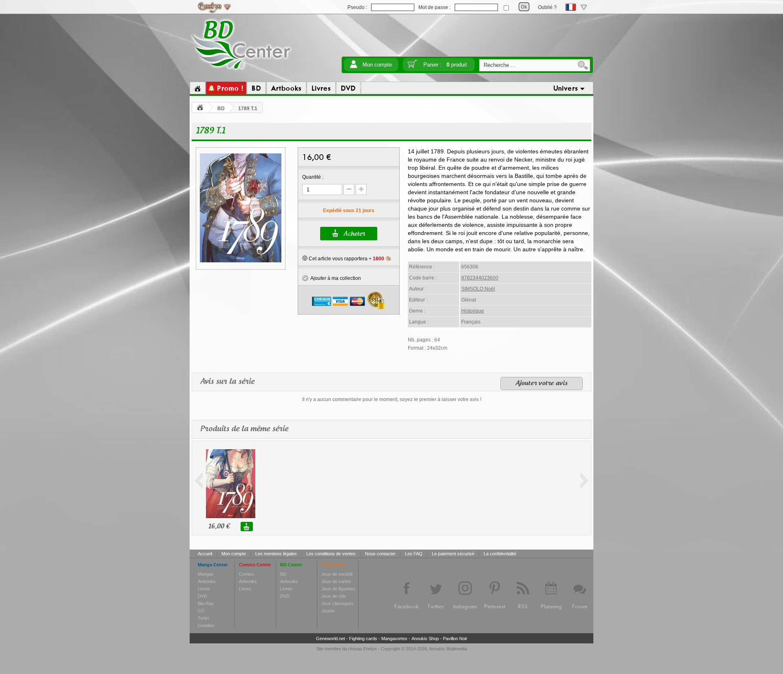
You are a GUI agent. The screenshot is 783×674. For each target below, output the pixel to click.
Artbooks (207, 581)
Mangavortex (394, 638)
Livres (204, 588)
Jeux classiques (337, 603)
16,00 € (219, 526)
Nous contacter (380, 553)
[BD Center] (241, 70)
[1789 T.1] (240, 261)
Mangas (206, 574)
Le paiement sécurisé (453, 553)
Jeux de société (337, 574)
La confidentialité (500, 553)
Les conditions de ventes (331, 553)
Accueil (205, 553)
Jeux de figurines (338, 588)
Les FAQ (413, 553)
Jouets (328, 610)
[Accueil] (198, 88)
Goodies (206, 625)
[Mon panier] (412, 67)
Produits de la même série (244, 429)
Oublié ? (547, 7)
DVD (202, 596)
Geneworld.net (330, 638)
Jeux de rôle (333, 596)
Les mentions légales (276, 553)
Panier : (445, 65)
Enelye (370, 648)
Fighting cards (363, 638)
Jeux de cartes (336, 581)
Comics (246, 574)
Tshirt (203, 618)
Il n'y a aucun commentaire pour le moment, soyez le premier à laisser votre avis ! (391, 399)
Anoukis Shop (425, 638)
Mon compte (377, 65)
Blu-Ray (206, 603)
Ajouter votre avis (541, 383)
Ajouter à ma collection (334, 278)
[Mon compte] (353, 67)
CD (201, 610)
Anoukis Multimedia (448, 648)
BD (221, 108)
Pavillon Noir (455, 638)
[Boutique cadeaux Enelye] (304, 258)
